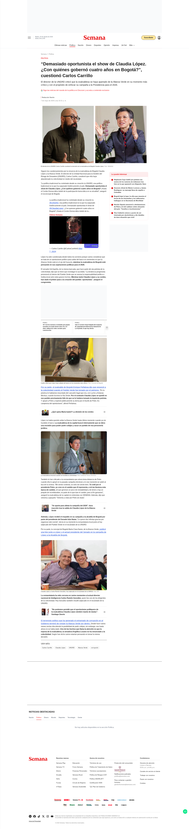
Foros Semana (78, 767)
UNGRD (71, 648)
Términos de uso (95, 763)
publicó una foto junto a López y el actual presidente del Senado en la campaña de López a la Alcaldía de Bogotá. (73, 532)
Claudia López (60, 648)
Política (51, 54)
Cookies (143, 783)
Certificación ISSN (96, 783)
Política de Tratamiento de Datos (101, 767)
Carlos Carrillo (47, 648)
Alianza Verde (83, 648)
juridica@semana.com (122, 776)
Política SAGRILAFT (97, 779)
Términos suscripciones (98, 771)
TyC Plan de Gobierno (97, 787)
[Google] (30, 816)
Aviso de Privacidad (37, 821)
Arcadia (58, 775)
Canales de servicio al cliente (150, 771)
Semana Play (60, 763)
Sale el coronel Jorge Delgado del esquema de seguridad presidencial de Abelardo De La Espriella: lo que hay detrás (88, 326)
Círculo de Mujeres (79, 783)
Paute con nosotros (146, 779)
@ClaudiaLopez (56, 208)
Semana (44, 54)
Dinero (58, 771)
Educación (76, 763)
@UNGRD (54, 203)
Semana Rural (77, 775)
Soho (58, 779)
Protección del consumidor (123, 763)
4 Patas (58, 787)
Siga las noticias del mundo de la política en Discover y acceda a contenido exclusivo (76, 90)
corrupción (94, 648)
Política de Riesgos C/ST (98, 775)
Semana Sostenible (79, 787)
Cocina (75, 779)
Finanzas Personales (80, 771)
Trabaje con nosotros (147, 775)
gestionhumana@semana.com (125, 784)
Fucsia (58, 783)
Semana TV (60, 767)
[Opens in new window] (34, 816)
